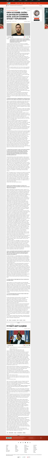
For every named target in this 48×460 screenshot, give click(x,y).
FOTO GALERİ (16, 450)
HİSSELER (25, 450)
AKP (7, 432)
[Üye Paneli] (41, 5)
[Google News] (27, 21)
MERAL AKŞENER (11, 432)
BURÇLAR (25, 445)
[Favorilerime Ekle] (29, 37)
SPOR (28, 3)
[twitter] (20, 442)
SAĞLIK (7, 448)
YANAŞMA (24, 432)
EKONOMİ (25, 3)
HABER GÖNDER (26, 449)
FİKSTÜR (25, 447)
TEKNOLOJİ (31, 3)
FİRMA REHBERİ (26, 448)
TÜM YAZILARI (36, 18)
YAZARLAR (27, 4)
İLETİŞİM (34, 452)
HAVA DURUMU (35, 449)
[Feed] (30, 442)
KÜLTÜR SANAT (35, 3)
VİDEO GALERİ (7, 451)
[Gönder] (41, 438)
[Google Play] (24, 457)
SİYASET (22, 3)
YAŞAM (7, 449)
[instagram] (23, 442)
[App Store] (19, 457)
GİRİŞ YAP (34, 450)
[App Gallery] (29, 457)
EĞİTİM (39, 3)
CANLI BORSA (35, 445)
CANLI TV (34, 446)
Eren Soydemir (11, 10)
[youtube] (25, 442)
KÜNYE (34, 451)
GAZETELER (34, 448)
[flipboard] (27, 442)
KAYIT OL (25, 451)
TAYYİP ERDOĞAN (19, 432)
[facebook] (18, 442)
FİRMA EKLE (34, 447)
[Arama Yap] (40, 5)
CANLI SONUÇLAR (26, 446)
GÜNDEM (16, 3)
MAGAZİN (16, 447)
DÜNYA (19, 3)
